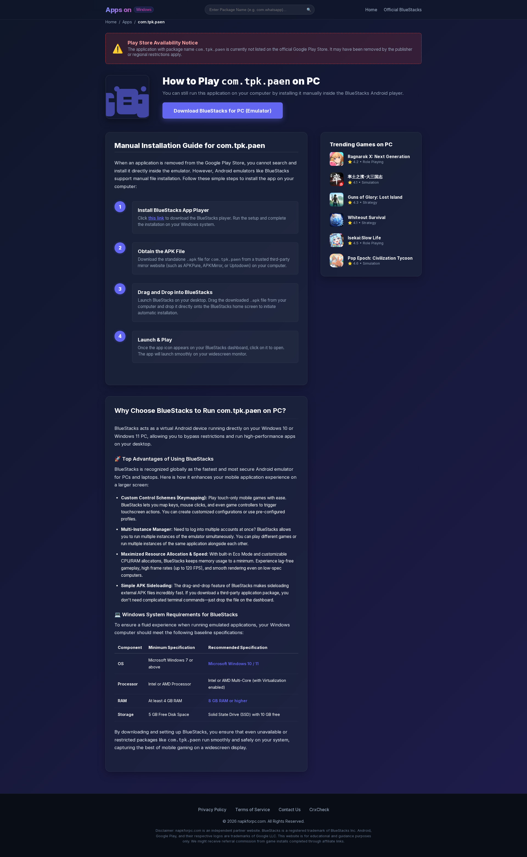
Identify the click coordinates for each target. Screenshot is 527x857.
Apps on (128, 10)
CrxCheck (319, 809)
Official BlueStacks (403, 9)
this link (156, 218)
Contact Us (290, 809)
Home (371, 9)
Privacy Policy (212, 809)
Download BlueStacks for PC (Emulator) (222, 111)
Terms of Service (252, 809)
